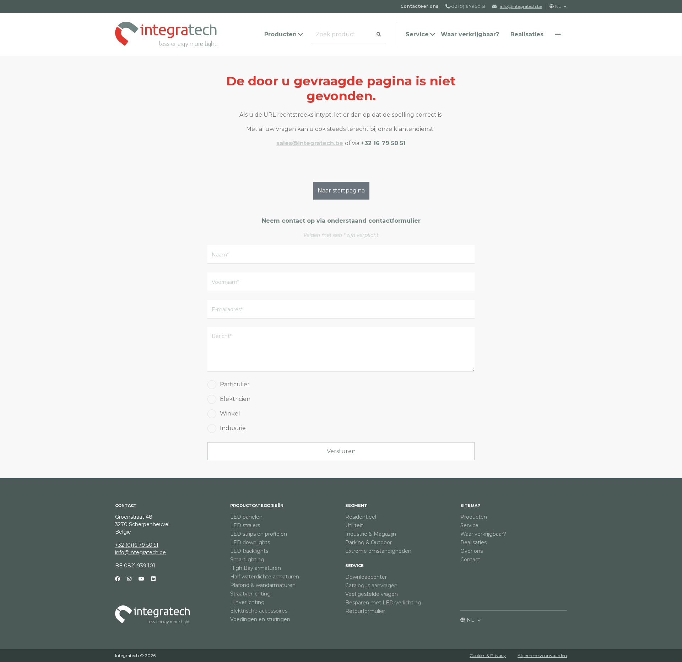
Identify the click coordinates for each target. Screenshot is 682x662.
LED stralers (245, 525)
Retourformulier (365, 611)
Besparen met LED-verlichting (383, 602)
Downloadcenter (366, 577)
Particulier (235, 384)
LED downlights (250, 542)
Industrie (233, 428)
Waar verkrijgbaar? (470, 34)
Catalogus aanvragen (371, 585)
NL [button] (558, 6)
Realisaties (526, 34)
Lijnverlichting (247, 602)
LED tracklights (249, 551)
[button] (558, 34)
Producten (473, 517)
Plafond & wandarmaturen (263, 585)
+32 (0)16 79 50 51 (467, 6)
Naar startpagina (341, 190)
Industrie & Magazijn (370, 534)
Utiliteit (354, 525)
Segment (356, 505)
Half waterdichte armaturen (264, 576)
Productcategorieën (256, 505)
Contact (470, 559)
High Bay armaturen (255, 568)
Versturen (341, 451)
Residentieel (360, 517)
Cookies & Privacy (488, 655)
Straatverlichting (250, 593)
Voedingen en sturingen (260, 619)
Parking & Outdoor (368, 542)
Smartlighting (247, 559)
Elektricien (235, 399)
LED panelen (246, 517)
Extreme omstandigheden (378, 551)
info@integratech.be (140, 552)
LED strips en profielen (258, 534)
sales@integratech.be (309, 143)
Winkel (230, 413)
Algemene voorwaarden (542, 655)
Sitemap (470, 505)
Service (354, 565)
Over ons (471, 551)
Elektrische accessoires (258, 611)
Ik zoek (321, 35)
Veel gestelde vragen (371, 594)
